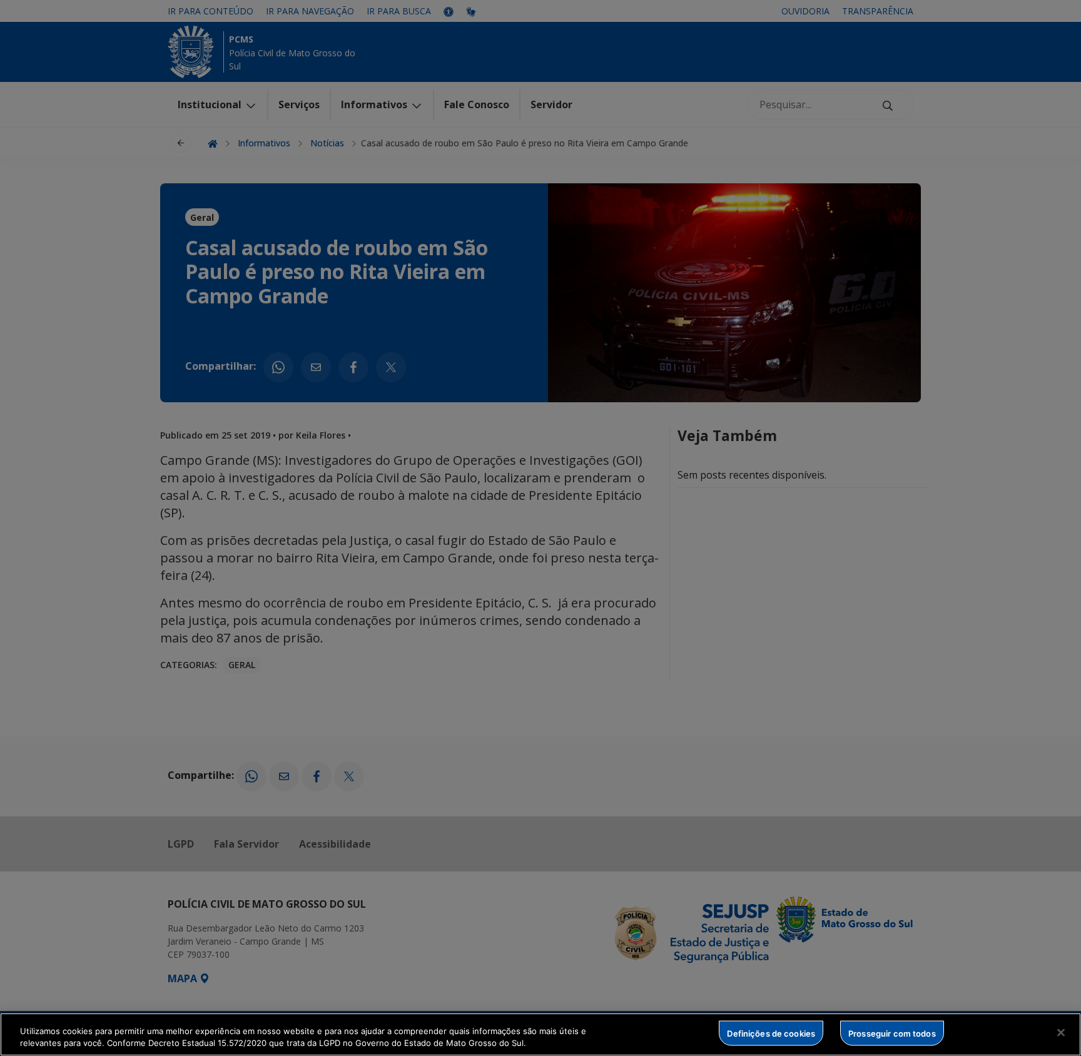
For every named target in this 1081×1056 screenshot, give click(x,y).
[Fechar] (1061, 1033)
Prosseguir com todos (892, 1033)
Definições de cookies (771, 1033)
